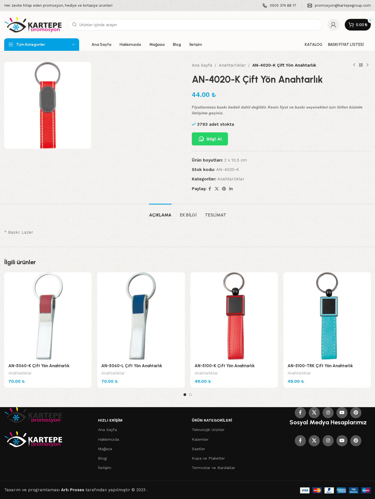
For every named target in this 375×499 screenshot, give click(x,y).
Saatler (198, 449)
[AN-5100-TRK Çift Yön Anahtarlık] (327, 316)
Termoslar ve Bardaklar (213, 467)
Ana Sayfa (202, 65)
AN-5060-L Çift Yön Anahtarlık (131, 365)
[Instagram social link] (328, 412)
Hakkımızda (108, 439)
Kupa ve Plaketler (208, 458)
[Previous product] (354, 65)
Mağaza (105, 449)
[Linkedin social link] (231, 189)
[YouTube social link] (342, 412)
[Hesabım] (333, 24)
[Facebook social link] (210, 189)
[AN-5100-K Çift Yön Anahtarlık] (234, 316)
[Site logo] (33, 24)
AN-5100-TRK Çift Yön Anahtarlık (320, 365)
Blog (102, 458)
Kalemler (200, 439)
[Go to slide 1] (184, 394)
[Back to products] (361, 65)
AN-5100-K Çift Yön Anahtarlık (225, 365)
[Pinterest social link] (224, 189)
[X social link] (216, 189)
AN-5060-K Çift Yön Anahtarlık (38, 365)
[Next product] (367, 65)
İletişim (104, 467)
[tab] (160, 212)
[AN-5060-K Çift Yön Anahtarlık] (48, 316)
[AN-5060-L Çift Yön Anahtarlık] (141, 316)
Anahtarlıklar (232, 65)
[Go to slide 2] (190, 394)
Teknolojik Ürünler (208, 429)
